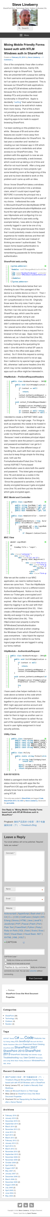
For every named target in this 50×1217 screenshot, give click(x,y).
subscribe (33, 971)
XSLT (21, 937)
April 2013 (9, 1135)
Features (38, 1038)
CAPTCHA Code (10, 956)
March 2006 (9, 1179)
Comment (10, 853)
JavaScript (9, 923)
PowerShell (20, 927)
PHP (18, 923)
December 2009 (11, 1157)
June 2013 (9, 1132)
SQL (21, 930)
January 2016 (10, 1118)
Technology (9, 1018)
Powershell (27, 1044)
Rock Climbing (39, 1044)
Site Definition (33, 1055)
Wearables (39, 1058)
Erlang (7, 920)
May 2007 (9, 1170)
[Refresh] (23, 942)
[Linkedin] (25, 1205)
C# (18, 800)
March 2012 (9, 1148)
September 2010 (11, 1154)
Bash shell (36, 913)
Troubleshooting (11, 1057)
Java (30, 920)
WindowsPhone (38, 1060)
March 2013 (9, 1137)
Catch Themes (32, 1213)
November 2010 (11, 1151)
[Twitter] (20, 1205)
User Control (29, 1057)
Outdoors (8, 1021)
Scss (41, 930)
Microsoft (33, 1042)
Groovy (15, 920)
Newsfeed (11, 1044)
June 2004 (9, 1193)
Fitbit (43, 1038)
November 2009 (11, 1159)
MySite (5, 1044)
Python (31, 927)
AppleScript (23, 913)
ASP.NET (6, 1038)
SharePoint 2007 (26, 1047)
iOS (21, 800)
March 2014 (9, 1126)
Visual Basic (17, 933)
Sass (27, 930)
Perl (39, 923)
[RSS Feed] (31, 1205)
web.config (6, 1061)
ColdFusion (25, 916)
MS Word (40, 1042)
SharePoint (26, 798)
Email (8, 898)
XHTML (7, 937)
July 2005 (9, 1187)
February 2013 (10, 1140)
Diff (42, 916)
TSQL (21, 1058)
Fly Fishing (6, 1042)
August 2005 (10, 1184)
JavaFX (37, 920)
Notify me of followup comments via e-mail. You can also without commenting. (25, 970)
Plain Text (8, 927)
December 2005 (11, 1182)
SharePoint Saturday (19, 1054)
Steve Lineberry (25, 4)
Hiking (13, 1042)
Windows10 (27, 1061)
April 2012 (9, 1146)
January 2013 (10, 1143)
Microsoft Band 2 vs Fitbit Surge (25, 1090)
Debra (7, 1090)
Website (9, 908)
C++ (11, 916)
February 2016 (10, 1115)
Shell (6, 933)
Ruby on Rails (11, 930)
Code (41, 798)
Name (8, 888)
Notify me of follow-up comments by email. (22, 960)
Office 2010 (18, 1044)
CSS (16, 916)
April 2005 (9, 1190)
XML (15, 937)
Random (8, 1024)
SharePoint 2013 (10, 800)
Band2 (12, 1038)
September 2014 (11, 1123)
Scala (34, 930)
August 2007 (10, 1168)
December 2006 (11, 1176)
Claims (22, 1038)
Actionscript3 (10, 913)
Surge (40, 1055)
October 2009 (10, 1162)
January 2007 (10, 1173)
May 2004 (9, 1195)
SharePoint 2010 (14, 1051)
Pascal (25, 923)
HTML (23, 920)
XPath (9, 1063)
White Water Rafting (17, 1061)
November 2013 (11, 1129)
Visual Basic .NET (32, 933)
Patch (32, 923)
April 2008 (9, 1165)
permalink (10, 803)
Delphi (36, 916)
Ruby (38, 927)
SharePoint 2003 (8, 1048)
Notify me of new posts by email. (18, 963)
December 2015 (11, 1121)
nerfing (17, 102)
